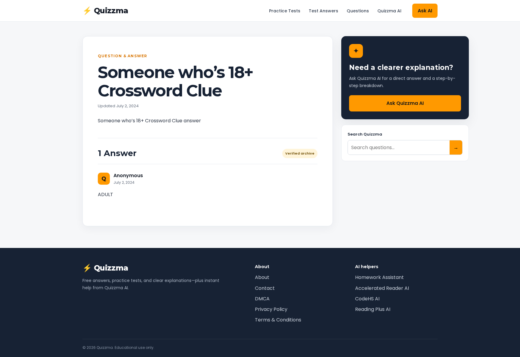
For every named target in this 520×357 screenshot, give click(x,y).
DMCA (262, 298)
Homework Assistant (379, 277)
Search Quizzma (365, 134)
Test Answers (323, 11)
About (262, 277)
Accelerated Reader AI (382, 288)
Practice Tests (284, 11)
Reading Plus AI (372, 309)
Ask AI (425, 10)
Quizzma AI (389, 11)
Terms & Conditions (278, 319)
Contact (265, 288)
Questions (358, 11)
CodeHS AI (367, 298)
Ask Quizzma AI (405, 103)
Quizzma (105, 10)
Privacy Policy (271, 309)
